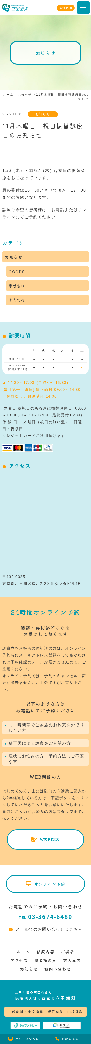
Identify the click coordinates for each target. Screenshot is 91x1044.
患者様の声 (18, 285)
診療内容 (45, 952)
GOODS (17, 271)
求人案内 (16, 299)
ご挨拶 (67, 952)
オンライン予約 (49, 884)
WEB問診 (50, 839)
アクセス (19, 960)
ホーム (23, 952)
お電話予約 (70, 1039)
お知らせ (42, 114)
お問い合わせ (57, 969)
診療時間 (66, 8)
